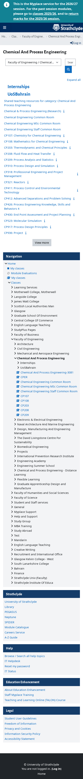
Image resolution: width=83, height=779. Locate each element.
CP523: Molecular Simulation (23, 221)
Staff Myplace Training (19, 695)
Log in (77, 43)
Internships (19, 86)
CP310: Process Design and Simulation (29, 166)
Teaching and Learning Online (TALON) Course (35, 700)
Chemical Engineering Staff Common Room (32, 129)
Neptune (10, 617)
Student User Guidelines (20, 718)
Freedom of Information (20, 723)
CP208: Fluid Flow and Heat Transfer (27, 154)
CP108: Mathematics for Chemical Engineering (34, 141)
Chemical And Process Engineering (65, 36)
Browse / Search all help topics (25, 656)
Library (9, 607)
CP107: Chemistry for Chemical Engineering (32, 135)
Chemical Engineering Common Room (29, 117)
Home (5, 36)
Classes (15, 36)
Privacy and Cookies (18, 728)
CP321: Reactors (14, 182)
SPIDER (9, 622)
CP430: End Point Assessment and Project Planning (37, 214)
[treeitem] (41, 423)
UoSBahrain (19, 93)
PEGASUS (11, 612)
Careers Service (15, 632)
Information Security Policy (22, 734)
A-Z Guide (11, 637)
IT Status (10, 671)
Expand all (74, 80)
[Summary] (64, 111)
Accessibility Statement (20, 739)
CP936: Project (13, 233)
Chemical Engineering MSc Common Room (32, 123)
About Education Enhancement (25, 690)
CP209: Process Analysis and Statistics (28, 159)
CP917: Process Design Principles (26, 227)
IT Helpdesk (12, 661)
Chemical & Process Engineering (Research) (32, 111)
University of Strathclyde (21, 601)
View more (42, 242)
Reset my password (17, 666)
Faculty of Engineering (33, 36)
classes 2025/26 (44, 14)
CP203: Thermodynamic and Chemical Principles (35, 147)
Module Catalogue (17, 627)
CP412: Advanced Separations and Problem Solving (37, 198)
